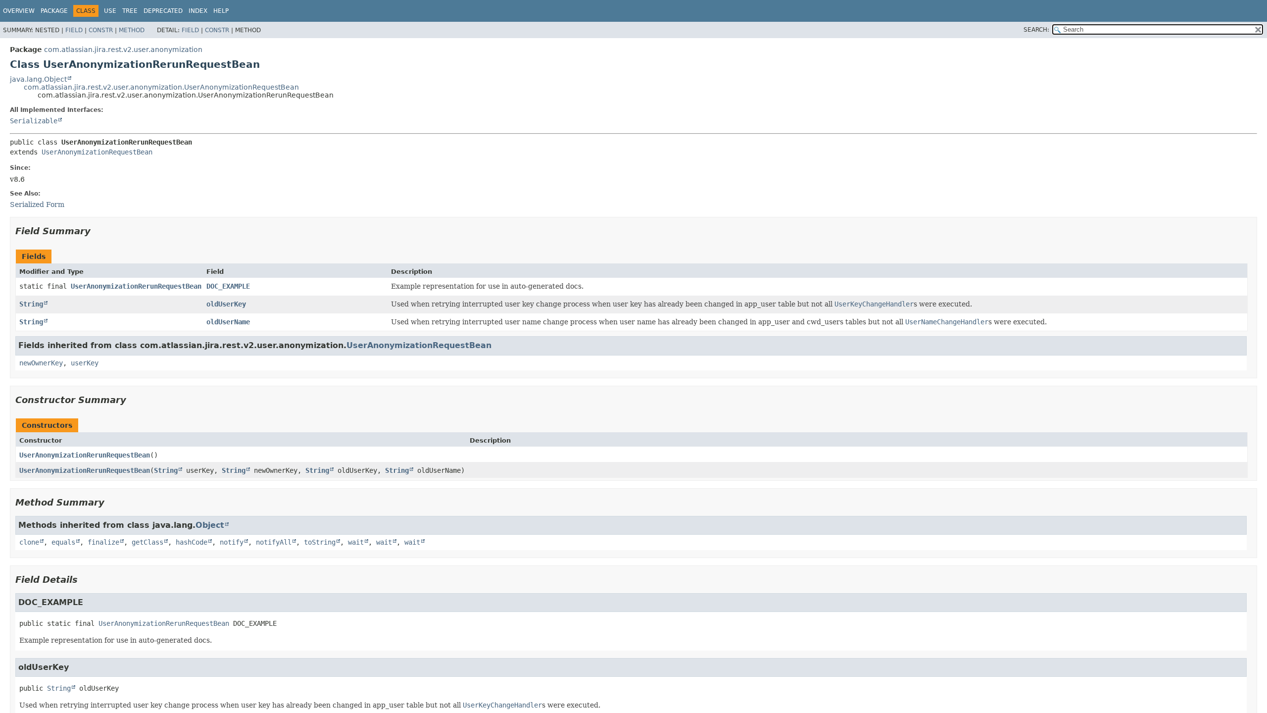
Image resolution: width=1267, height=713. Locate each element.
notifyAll (274, 542)
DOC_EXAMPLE (228, 286)
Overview (19, 10)
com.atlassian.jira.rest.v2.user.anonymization (123, 49)
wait (356, 542)
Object (209, 525)
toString (320, 542)
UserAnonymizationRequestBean (97, 152)
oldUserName (228, 322)
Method (132, 30)
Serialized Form (37, 204)
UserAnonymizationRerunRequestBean (136, 286)
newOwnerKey (41, 363)
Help (221, 10)
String (31, 304)
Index (198, 10)
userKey (84, 363)
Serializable (33, 121)
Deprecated (163, 10)
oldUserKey (226, 304)
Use (110, 10)
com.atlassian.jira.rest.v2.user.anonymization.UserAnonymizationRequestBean (161, 87)
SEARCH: (1036, 29)
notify (232, 542)
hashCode (191, 542)
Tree (130, 10)
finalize (103, 542)
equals (63, 542)
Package (54, 10)
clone (29, 542)
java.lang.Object (38, 79)
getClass (147, 542)
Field (74, 30)
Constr (101, 30)
